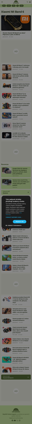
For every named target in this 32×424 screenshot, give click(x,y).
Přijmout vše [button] (20, 221)
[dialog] (16, 212)
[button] (16, 217)
